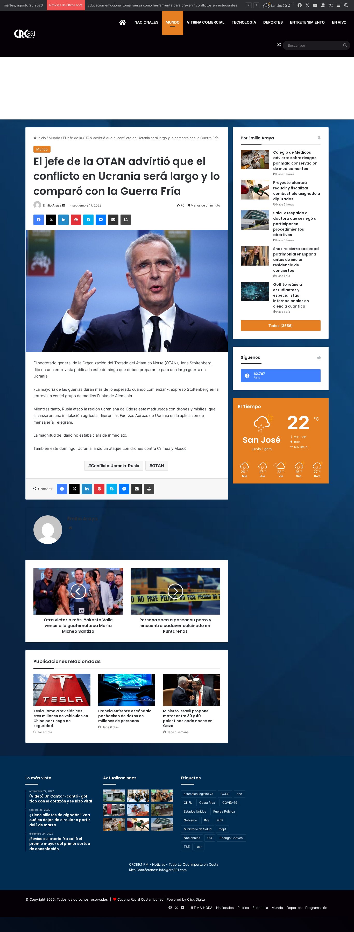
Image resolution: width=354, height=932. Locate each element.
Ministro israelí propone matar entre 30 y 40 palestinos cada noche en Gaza (188, 718)
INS (206, 820)
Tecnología (244, 22)
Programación (316, 908)
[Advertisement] (177, 80)
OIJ (209, 838)
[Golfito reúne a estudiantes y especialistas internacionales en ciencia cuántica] (255, 291)
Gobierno (190, 820)
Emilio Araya (52, 205)
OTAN (158, 465)
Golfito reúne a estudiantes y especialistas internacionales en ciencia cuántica (291, 295)
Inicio (41, 138)
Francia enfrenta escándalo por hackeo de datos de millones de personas (125, 715)
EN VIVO (339, 22)
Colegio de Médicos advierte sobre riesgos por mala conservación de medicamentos (295, 160)
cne (239, 794)
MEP (220, 820)
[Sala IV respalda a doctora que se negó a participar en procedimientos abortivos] (255, 220)
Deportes (273, 22)
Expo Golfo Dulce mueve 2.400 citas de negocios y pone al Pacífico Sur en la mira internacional (165, 5)
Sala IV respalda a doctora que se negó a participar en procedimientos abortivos (294, 223)
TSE (187, 847)
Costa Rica (207, 803)
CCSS (225, 794)
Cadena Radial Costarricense (140, 899)
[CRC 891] (21, 33)
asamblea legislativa (198, 794)
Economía (260, 908)
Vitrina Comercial (205, 22)
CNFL (188, 803)
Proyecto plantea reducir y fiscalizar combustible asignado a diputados (296, 191)
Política (243, 908)
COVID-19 (229, 803)
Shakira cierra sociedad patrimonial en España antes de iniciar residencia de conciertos (296, 259)
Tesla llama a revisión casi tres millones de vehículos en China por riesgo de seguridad (60, 718)
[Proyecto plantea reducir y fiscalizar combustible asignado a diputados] (255, 190)
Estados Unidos (195, 811)
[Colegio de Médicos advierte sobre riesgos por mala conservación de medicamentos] (255, 159)
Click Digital (196, 899)
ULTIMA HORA (201, 908)
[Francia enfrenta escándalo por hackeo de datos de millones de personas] (126, 690)
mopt (222, 829)
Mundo (173, 22)
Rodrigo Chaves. (231, 838)
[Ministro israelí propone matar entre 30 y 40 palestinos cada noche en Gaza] (191, 690)
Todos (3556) (280, 325)
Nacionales (146, 22)
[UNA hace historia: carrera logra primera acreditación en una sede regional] (114, 810)
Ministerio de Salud (197, 829)
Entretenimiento (307, 22)
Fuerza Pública (224, 811)
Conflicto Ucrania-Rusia (115, 465)
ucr (199, 847)
